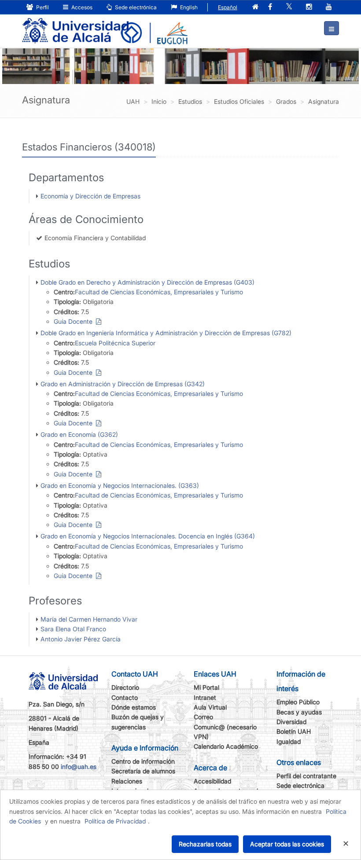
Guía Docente (75, 321)
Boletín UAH (293, 731)
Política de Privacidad (115, 821)
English (188, 7)
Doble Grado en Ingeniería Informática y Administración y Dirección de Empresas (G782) (166, 333)
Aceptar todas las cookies (287, 844)
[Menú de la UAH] (331, 28)
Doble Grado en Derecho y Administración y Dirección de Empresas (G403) (147, 282)
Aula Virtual (210, 707)
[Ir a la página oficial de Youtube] (329, 7)
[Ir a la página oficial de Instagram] (309, 7)
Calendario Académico (226, 746)
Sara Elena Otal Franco (73, 629)
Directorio (125, 687)
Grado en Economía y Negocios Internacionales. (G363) (120, 485)
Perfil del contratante (306, 775)
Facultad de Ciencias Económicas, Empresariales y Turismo (159, 292)
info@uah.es (78, 766)
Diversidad (291, 721)
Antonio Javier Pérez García (81, 639)
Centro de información (143, 761)
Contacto (124, 697)
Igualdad (288, 741)
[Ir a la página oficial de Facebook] (270, 7)
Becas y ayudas (299, 712)
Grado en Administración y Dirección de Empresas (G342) (123, 384)
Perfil (42, 7)
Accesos (81, 7)
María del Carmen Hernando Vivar (89, 619)
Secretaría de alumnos (143, 771)
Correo (203, 717)
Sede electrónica (135, 7)
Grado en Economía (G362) (79, 434)
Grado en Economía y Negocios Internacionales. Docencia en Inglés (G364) (148, 536)
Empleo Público (298, 702)
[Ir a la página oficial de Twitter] (289, 7)
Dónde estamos (133, 707)
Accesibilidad (212, 781)
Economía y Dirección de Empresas (90, 196)
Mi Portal (206, 687)
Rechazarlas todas (205, 844)
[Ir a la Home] (75, 24)
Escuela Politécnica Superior (115, 343)
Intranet (205, 697)
